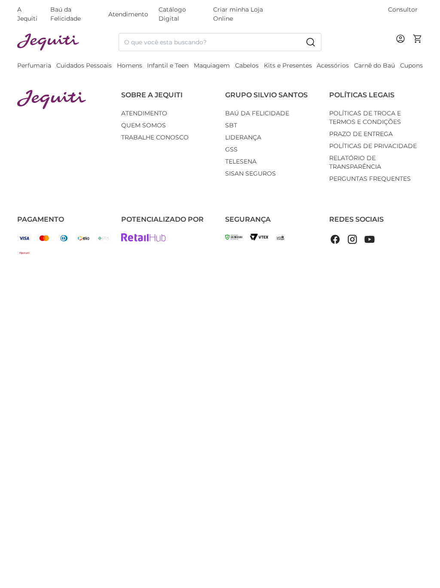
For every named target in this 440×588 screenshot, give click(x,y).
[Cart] (417, 42)
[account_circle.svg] (402, 47)
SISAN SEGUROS (250, 173)
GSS (231, 149)
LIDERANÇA (243, 137)
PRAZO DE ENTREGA (361, 134)
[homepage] (68, 42)
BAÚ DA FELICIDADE (257, 113)
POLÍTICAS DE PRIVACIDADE (373, 146)
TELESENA (241, 161)
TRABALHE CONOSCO (155, 137)
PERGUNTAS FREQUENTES (370, 179)
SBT (231, 125)
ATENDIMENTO (144, 113)
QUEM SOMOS (143, 125)
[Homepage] (51, 99)
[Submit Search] (310, 42)
